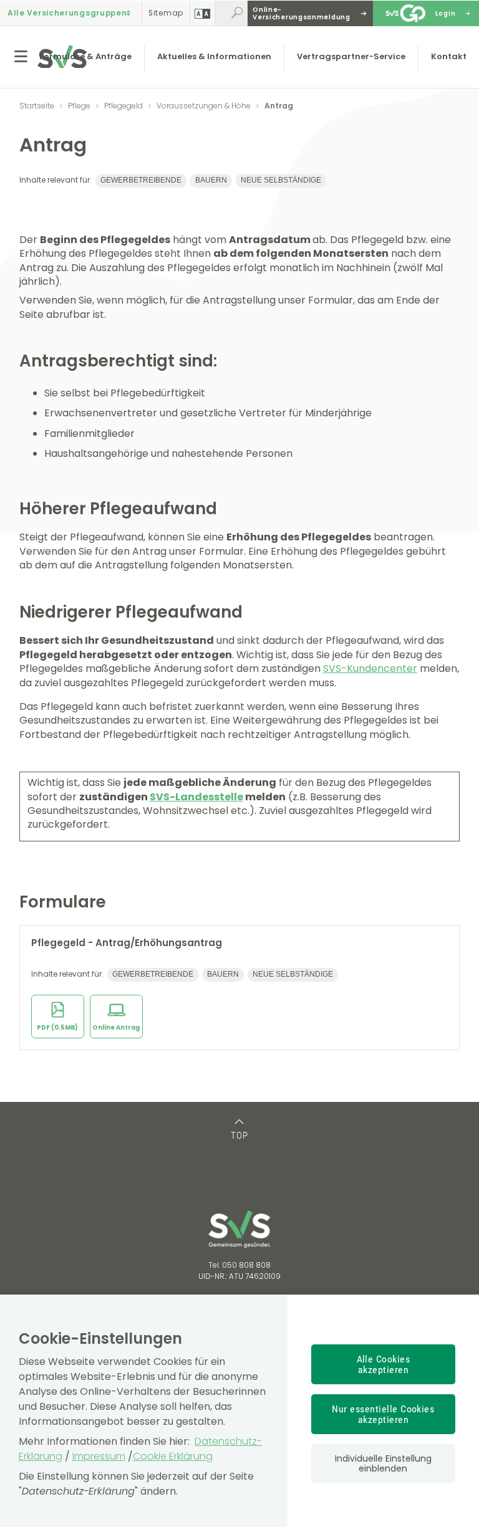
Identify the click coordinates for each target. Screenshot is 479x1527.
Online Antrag (116, 1027)
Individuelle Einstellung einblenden (383, 1463)
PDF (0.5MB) (57, 1027)
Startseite (36, 105)
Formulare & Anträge (85, 56)
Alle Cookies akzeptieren (383, 1364)
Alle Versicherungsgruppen (67, 13)
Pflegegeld (123, 105)
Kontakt (449, 56)
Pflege (79, 105)
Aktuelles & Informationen (214, 56)
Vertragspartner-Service (351, 56)
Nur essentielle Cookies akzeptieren (383, 1414)
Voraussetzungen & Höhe (204, 105)
